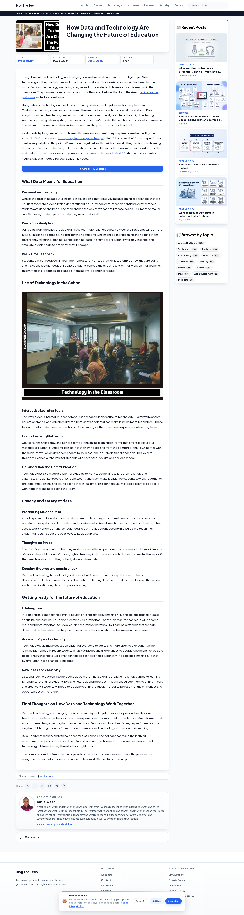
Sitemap (106, 890)
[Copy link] (64, 786)
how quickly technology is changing (81, 138)
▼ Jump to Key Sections (92, 168)
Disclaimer (175, 885)
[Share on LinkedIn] (42, 786)
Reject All (140, 901)
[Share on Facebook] (35, 786)
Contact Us (107, 880)
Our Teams (107, 885)
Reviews (149, 5)
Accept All (173, 901)
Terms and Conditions (181, 896)
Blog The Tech (25, 5)
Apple (84, 5)
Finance (203, 267)
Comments (29, 837)
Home (19, 13)
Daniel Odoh (95, 60)
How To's (210, 255)
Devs (183, 274)
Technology (115, 5)
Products (185, 280)
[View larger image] (37, 36)
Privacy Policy (177, 890)
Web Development (205, 274)
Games (98, 5)
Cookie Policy (177, 880)
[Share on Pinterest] (57, 786)
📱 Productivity (45, 776)
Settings (156, 901)
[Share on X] (28, 786)
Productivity (33, 13)
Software (133, 5)
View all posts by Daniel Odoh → (54, 824)
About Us (106, 874)
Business (209, 249)
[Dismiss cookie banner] (181, 895)
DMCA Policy (176, 874)
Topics (179, 5)
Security (164, 5)
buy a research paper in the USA (105, 153)
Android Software (190, 243)
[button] (92, 346)
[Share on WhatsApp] (49, 786)
